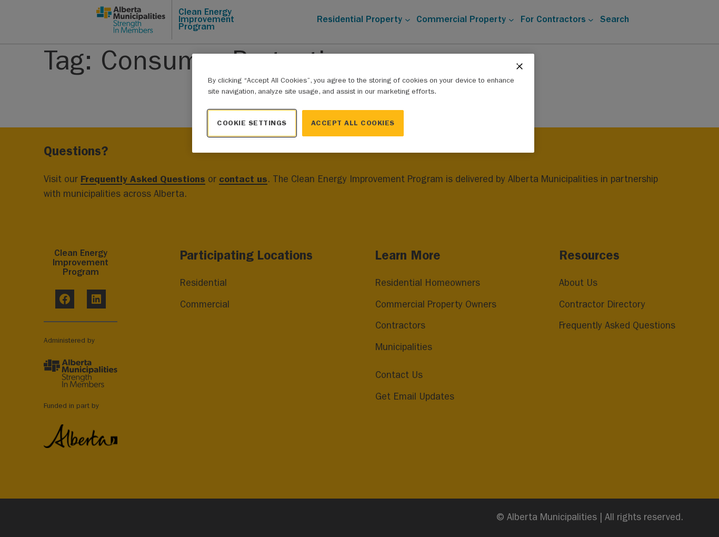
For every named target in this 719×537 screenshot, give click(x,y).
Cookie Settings (252, 122)
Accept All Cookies (353, 122)
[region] (363, 103)
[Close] (519, 66)
